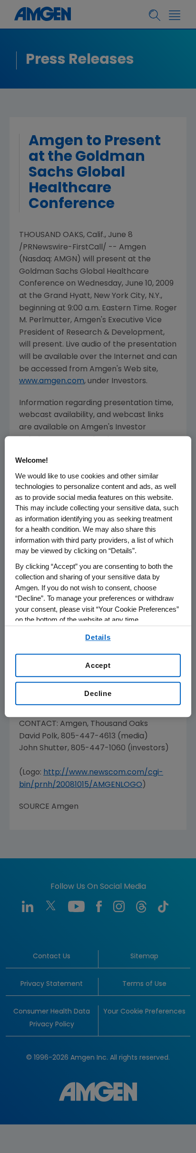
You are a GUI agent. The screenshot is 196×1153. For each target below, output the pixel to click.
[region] (98, 576)
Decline (97, 693)
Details (97, 637)
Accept (98, 665)
